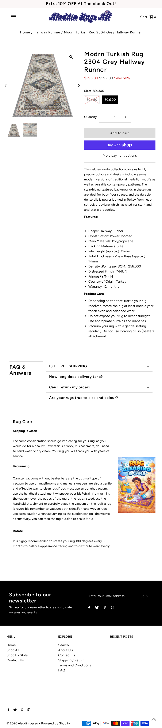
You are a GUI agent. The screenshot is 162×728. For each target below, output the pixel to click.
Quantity (90, 117)
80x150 (91, 100)
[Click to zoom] (71, 56)
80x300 (110, 100)
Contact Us (15, 660)
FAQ (61, 670)
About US (65, 650)
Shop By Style (17, 655)
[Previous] (6, 85)
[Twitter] (97, 608)
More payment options (120, 156)
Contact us (66, 655)
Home (25, 32)
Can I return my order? (69, 387)
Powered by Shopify (55, 723)
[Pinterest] (105, 608)
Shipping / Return (71, 660)
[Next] (78, 85)
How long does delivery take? (76, 377)
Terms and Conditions (74, 665)
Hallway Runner (47, 32)
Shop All (13, 650)
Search (63, 645)
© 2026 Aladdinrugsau (23, 723)
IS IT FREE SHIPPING (68, 366)
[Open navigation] (20, 16)
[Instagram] (112, 608)
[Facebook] (89, 608)
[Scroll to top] (153, 719)
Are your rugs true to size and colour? (83, 398)
